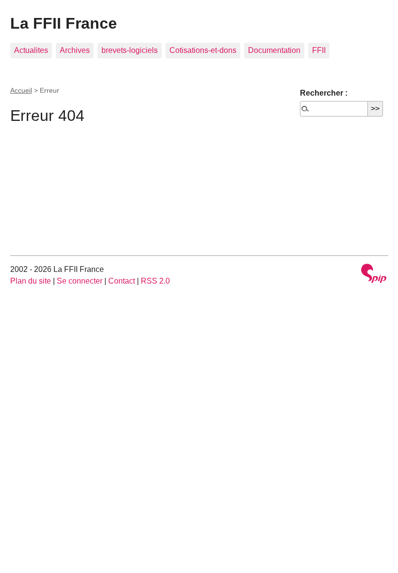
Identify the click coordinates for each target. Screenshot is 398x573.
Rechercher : (324, 93)
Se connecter (79, 281)
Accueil (21, 90)
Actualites (31, 50)
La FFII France (63, 23)
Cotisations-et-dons (202, 50)
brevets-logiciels (129, 50)
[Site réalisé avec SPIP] (373, 275)
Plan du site (30, 281)
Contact (121, 281)
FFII (319, 50)
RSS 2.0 (155, 281)
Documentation (274, 50)
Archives (75, 50)
